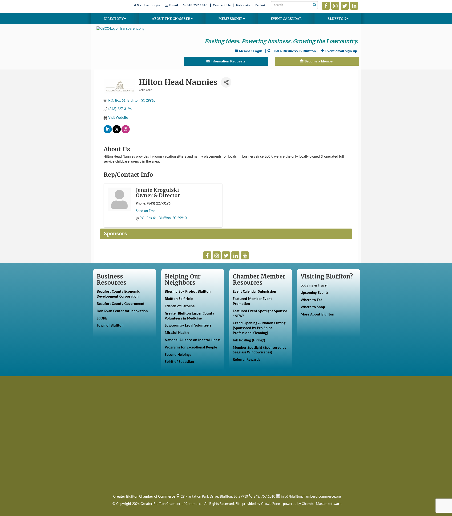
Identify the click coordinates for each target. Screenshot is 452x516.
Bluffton (336, 18)
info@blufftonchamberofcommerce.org (310, 497)
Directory (114, 18)
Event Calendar (286, 18)
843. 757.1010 (264, 497)
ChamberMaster (314, 504)
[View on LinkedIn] (108, 132)
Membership (230, 18)
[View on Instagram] (125, 132)
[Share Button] (226, 82)
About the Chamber (171, 18)
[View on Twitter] (117, 132)
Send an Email (146, 211)
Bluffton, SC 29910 (214, 497)
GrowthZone (270, 504)
